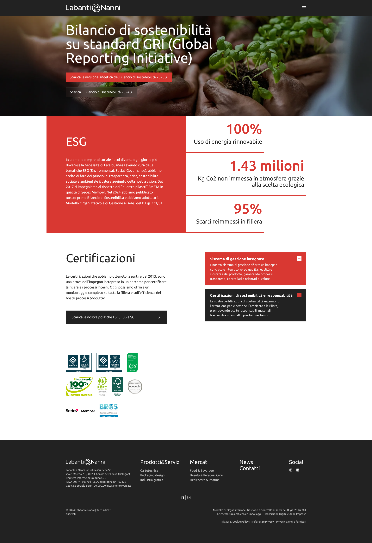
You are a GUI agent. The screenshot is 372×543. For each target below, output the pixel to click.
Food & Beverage (202, 470)
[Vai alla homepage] (93, 8)
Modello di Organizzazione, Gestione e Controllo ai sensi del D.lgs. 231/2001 (259, 510)
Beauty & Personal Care (206, 475)
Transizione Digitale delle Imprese (285, 513)
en (189, 497)
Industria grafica (151, 480)
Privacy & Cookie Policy (235, 521)
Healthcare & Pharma (205, 480)
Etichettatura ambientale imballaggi (239, 513)
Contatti (249, 468)
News (246, 462)
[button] (304, 8)
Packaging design (152, 475)
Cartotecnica (149, 470)
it (182, 497)
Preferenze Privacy (262, 521)
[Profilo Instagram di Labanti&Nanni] (290, 470)
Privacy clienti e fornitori (291, 521)
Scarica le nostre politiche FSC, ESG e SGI (103, 317)
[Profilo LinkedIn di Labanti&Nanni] (298, 470)
